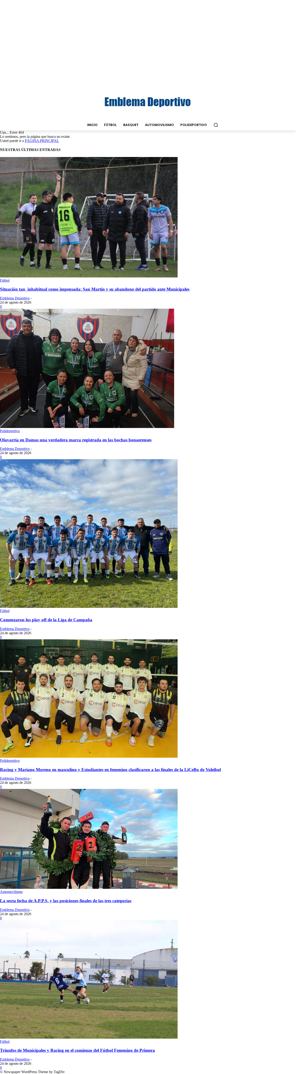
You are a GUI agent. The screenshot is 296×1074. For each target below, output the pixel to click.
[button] (215, 124)
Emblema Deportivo (15, 298)
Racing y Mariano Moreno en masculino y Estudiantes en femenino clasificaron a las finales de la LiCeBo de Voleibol (110, 769)
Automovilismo (11, 892)
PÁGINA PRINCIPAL (42, 141)
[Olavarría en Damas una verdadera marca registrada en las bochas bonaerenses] (87, 427)
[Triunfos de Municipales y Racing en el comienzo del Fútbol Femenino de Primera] (89, 1037)
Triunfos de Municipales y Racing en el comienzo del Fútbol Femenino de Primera (77, 1050)
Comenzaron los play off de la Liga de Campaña (46, 619)
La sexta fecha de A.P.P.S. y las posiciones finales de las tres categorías (65, 900)
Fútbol (4, 280)
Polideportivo (10, 431)
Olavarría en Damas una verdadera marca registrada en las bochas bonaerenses (75, 439)
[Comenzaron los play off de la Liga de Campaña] (89, 607)
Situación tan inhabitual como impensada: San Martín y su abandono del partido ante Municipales (94, 289)
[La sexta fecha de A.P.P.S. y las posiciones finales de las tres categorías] (89, 887)
